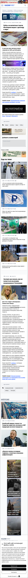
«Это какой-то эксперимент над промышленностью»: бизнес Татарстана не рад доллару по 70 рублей (13, 239)
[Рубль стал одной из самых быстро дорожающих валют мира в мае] (14, 198)
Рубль (21, 125)
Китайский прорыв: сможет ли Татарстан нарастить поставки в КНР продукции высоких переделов (14, 425)
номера (7, 390)
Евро (17, 125)
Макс (3, 116)
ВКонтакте (15, 116)
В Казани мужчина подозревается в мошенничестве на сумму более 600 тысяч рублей (13, 377)
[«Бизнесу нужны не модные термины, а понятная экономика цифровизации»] (14, 438)
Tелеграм (8, 116)
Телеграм (13, 390)
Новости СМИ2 (5, 150)
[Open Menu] (2, 5)
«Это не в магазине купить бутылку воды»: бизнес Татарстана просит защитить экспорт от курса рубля (13, 185)
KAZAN (9, 5)
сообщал (13, 92)
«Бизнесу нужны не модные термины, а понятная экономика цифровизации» (12, 453)
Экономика (10, 10)
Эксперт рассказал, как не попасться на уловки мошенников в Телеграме (13, 281)
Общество (12, 208)
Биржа (6, 125)
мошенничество (19, 388)
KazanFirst (7, 121)
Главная (4, 10)
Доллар (12, 125)
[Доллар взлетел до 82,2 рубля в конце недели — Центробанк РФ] (14, 253)
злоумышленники (9, 388)
